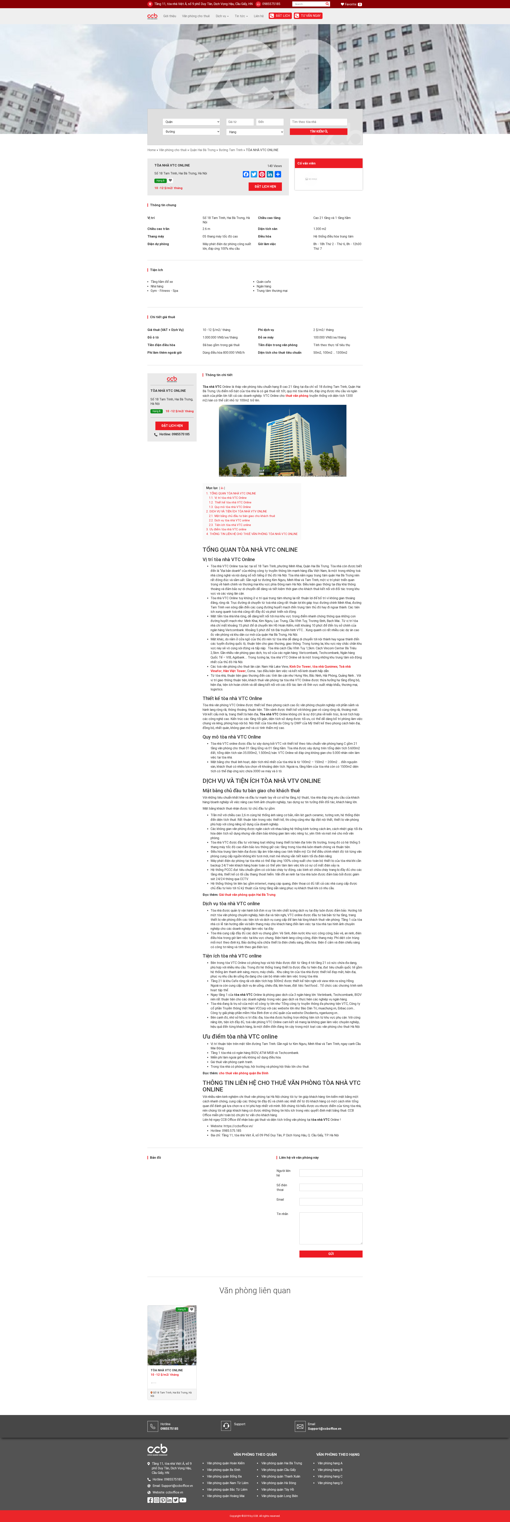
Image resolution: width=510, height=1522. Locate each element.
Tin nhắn (282, 1214)
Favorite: (351, 4)
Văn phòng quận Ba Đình (223, 1470)
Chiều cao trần (158, 229)
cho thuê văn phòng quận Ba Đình (243, 1073)
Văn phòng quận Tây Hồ (277, 1489)
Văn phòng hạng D (330, 1483)
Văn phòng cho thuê (196, 16)
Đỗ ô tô (153, 337)
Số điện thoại (282, 1187)
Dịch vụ (221, 16)
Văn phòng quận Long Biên (279, 1496)
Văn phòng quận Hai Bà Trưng (281, 1463)
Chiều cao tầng (269, 218)
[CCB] (152, 16)
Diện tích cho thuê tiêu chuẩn (279, 353)
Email (280, 1199)
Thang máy (155, 236)
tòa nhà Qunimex (324, 666)
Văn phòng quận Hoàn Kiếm (226, 1463)
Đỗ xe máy (266, 337)
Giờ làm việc (267, 244)
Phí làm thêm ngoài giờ (164, 353)
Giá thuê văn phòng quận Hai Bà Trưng (247, 895)
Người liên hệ (283, 1173)
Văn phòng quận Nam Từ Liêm (227, 1483)
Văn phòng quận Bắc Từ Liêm (227, 1489)
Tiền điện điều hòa (161, 345)
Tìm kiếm (317, 131)
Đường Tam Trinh (231, 150)
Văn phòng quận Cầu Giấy (278, 1470)
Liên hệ (259, 16)
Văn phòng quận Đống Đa (224, 1476)
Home (151, 150)
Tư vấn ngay (311, 16)
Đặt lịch (283, 16)
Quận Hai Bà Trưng (203, 150)
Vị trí (151, 218)
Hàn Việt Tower (234, 671)
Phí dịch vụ (266, 330)
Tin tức (240, 16)
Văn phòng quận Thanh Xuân (280, 1476)
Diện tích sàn (267, 229)
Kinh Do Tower (300, 666)
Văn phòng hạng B (330, 1470)
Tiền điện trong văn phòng (277, 345)
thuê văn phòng (296, 396)
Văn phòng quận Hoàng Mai (225, 1496)
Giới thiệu (169, 16)
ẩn (222, 488)
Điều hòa (264, 236)
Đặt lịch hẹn (265, 186)
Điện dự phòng (158, 244)
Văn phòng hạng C (330, 1476)
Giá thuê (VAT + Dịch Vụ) (165, 330)
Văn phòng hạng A (330, 1463)
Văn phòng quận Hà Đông (278, 1483)
